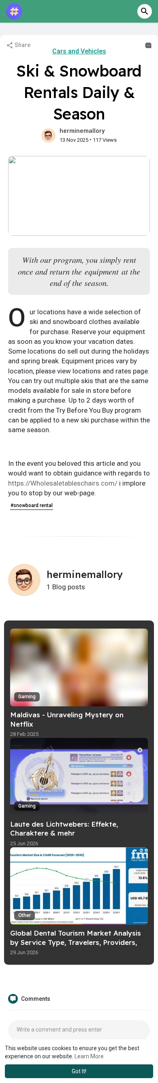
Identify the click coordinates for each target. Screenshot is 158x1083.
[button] (144, 11)
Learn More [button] (89, 1056)
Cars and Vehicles (79, 51)
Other (24, 915)
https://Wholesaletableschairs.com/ (62, 483)
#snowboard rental (32, 505)
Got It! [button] (79, 1071)
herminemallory (82, 130)
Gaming (27, 696)
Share (21, 45)
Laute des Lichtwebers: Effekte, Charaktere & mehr (64, 829)
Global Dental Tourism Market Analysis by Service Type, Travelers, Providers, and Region (75, 942)
